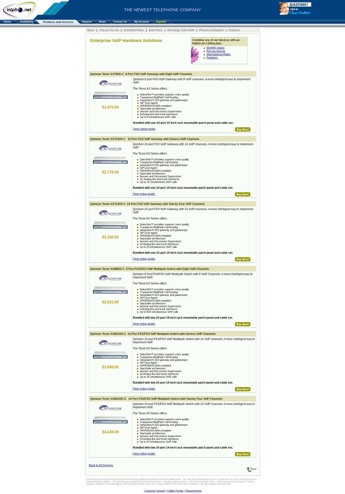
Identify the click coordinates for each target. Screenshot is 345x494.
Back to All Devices (101, 465)
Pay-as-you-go (216, 51)
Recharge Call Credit (181, 30)
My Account (141, 21)
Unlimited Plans (134, 30)
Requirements (194, 490)
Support (87, 21)
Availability (26, 21)
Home (6, 21)
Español (161, 21)
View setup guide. (144, 129)
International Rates (219, 54)
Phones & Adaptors (211, 30)
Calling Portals (175, 490)
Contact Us (120, 21)
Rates (102, 21)
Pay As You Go (109, 30)
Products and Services (58, 22)
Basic (91, 30)
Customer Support (154, 490)
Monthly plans (215, 47)
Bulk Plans (156, 30)
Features (234, 30)
